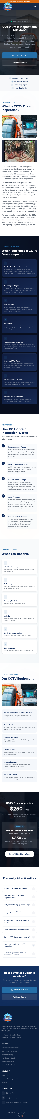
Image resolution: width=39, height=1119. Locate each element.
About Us (5, 1075)
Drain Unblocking (7, 1054)
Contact (4, 1082)
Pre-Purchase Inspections (10, 1048)
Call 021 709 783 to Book (19, 854)
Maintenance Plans (8, 1061)
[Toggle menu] (35, 6)
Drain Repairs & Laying (9, 1058)
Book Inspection (19, 63)
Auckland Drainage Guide (10, 1079)
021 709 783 (10, 1093)
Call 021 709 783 (24, 1)
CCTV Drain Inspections (9, 1051)
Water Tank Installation (9, 1065)
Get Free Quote (19, 997)
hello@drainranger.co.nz (14, 1098)
